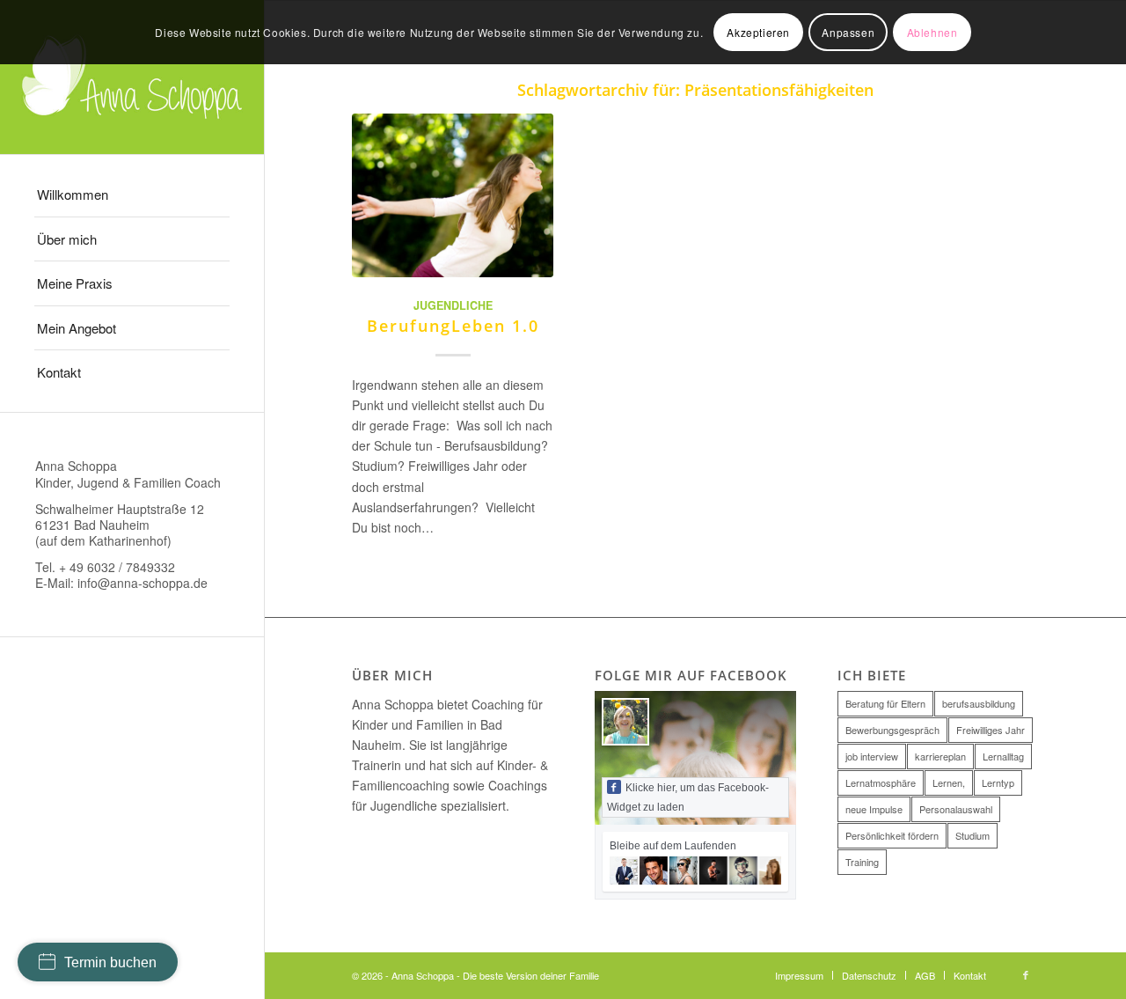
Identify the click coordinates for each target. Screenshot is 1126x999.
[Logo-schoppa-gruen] (132, 77)
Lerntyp (998, 782)
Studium (972, 835)
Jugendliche (453, 305)
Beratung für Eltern (885, 703)
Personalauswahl (955, 809)
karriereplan (940, 756)
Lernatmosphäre (880, 782)
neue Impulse (874, 809)
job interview (871, 756)
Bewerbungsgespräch (892, 730)
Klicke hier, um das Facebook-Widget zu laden (688, 797)
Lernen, (948, 782)
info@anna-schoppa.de (142, 582)
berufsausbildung (978, 703)
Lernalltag (1003, 756)
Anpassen (848, 32)
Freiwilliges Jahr (990, 730)
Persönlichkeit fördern (892, 835)
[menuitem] (132, 195)
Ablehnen (932, 32)
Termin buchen (110, 962)
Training (862, 862)
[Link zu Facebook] (1026, 974)
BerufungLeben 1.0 (453, 325)
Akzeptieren (758, 32)
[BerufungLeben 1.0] (452, 195)
